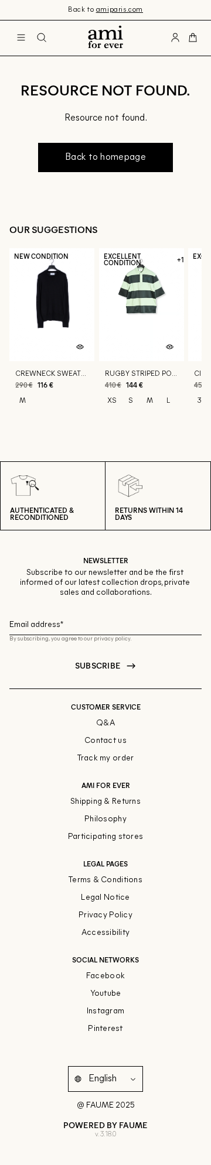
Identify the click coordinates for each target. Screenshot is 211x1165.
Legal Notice (105, 897)
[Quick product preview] (80, 347)
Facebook (105, 976)
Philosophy (105, 819)
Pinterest (105, 1028)
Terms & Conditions (105, 880)
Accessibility (105, 932)
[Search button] (41, 38)
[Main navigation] (21, 38)
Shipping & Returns (105, 801)
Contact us (105, 740)
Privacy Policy (105, 915)
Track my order (105, 758)
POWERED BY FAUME (105, 1124)
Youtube (105, 993)
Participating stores (106, 836)
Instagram (106, 1011)
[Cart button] (193, 38)
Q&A (105, 723)
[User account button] (175, 38)
